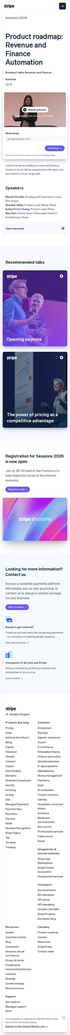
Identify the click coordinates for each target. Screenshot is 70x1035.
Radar (8, 823)
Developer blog (47, 918)
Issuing (9, 794)
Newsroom (44, 942)
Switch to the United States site (25, 1026)
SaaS (41, 785)
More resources (14, 988)
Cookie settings (14, 983)
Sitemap (10, 978)
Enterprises (44, 728)
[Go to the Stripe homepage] (9, 709)
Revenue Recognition (18, 828)
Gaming (42, 799)
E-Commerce (45, 747)
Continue (53, 148)
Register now (16, 489)
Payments (11, 813)
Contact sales (46, 951)
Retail (41, 841)
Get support (12, 1001)
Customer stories (15, 937)
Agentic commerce (49, 737)
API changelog (46, 904)
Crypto (9, 766)
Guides (9, 932)
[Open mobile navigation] (62, 6)
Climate (9, 756)
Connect (10, 761)
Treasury (10, 847)
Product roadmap (48, 932)
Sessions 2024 (16, 18)
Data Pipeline (13, 771)
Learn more (12, 678)
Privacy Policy (49, 155)
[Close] (63, 1018)
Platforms (43, 780)
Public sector (45, 836)
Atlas (8, 732)
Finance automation (49, 756)
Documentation (47, 890)
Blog (8, 942)
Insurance (43, 813)
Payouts (10, 818)
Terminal (10, 842)
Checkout (11, 751)
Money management (50, 775)
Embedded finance (49, 751)
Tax (7, 837)
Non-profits (44, 826)
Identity (10, 785)
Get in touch (16, 607)
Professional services (50, 831)
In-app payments (48, 766)
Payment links (13, 809)
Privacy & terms (14, 960)
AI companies (46, 790)
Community (12, 946)
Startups (43, 732)
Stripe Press (45, 946)
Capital (9, 747)
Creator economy (48, 794)
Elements (11, 775)
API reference (46, 895)
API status (44, 899)
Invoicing (10, 790)
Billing (8, 742)
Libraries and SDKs (49, 909)
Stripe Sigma (12, 833)
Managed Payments (17, 804)
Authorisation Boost (17, 737)
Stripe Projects (46, 914)
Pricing (9, 728)
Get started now (15, 642)
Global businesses (48, 761)
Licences (10, 974)
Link (7, 799)
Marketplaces (46, 771)
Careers (42, 937)
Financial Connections (18, 780)
